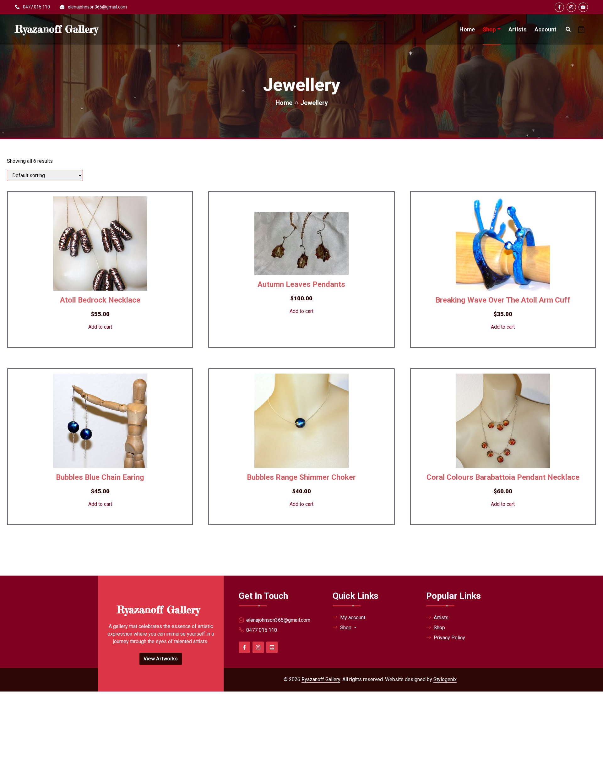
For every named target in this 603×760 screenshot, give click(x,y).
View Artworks (161, 659)
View (92, 354)
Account (546, 29)
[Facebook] (559, 7)
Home (467, 29)
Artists (517, 29)
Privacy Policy (449, 638)
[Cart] (581, 29)
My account (352, 618)
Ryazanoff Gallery (321, 679)
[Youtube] (583, 7)
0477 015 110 (36, 6)
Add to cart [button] (100, 327)
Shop (489, 29)
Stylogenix (445, 679)
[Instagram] (571, 7)
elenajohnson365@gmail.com (97, 6)
